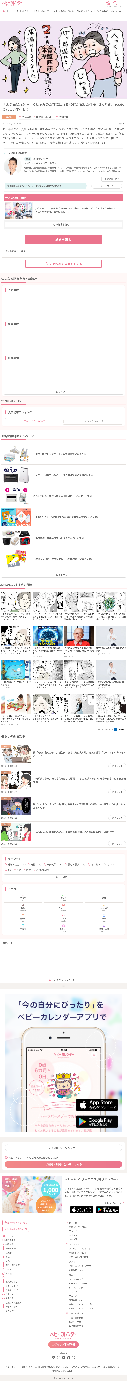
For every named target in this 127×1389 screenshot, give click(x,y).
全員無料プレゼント (78, 1252)
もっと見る (61, 391)
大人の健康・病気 (15, 198)
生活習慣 (26, 117)
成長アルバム (11, 1294)
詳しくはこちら (113, 1202)
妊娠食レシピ (12, 1285)
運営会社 (33, 1366)
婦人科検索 (11, 1310)
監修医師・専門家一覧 (17, 1229)
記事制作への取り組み (17, 1222)
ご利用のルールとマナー (63, 1148)
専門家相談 (10, 1240)
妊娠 (10, 869)
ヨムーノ (73, 1295)
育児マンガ (36, 864)
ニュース (14, 11)
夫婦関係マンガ (55, 864)
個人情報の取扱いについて (50, 1366)
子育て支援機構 (76, 1317)
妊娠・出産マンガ (17, 864)
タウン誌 (73, 1239)
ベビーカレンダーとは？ (16, 1366)
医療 (28, 869)
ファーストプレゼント (79, 1256)
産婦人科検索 (12, 1306)
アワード (73, 1231)
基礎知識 (9, 1244)
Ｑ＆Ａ (9, 1269)
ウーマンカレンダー (78, 1283)
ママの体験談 (42, 869)
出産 (19, 869)
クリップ (108, 186)
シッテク (73, 1291)
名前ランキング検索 (78, 1226)
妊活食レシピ (12, 1290)
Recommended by (106, 729)
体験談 (9, 1273)
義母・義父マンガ (77, 864)
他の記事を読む (61, 224)
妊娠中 (9, 1252)
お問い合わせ (67, 1371)
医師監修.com (75, 1300)
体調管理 (63, 117)
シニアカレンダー (77, 1287)
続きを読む (63, 239)
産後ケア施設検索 (13, 1302)
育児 (8, 1260)
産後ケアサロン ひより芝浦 (81, 1308)
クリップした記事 (63, 980)
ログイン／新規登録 (63, 1344)
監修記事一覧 (111, 179)
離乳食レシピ (12, 1281)
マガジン (73, 1235)
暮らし (25, 11)
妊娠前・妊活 (12, 1248)
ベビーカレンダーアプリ (80, 1265)
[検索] (115, 4)
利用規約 (56, 1371)
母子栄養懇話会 (76, 1325)
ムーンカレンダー (77, 1279)
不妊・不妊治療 (13, 1265)
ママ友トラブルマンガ (102, 864)
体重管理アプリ (76, 1270)
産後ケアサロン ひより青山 (81, 1304)
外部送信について (71, 1366)
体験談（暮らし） (45, 117)
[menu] (122, 4)
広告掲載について (111, 1366)
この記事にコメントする (66, 264)
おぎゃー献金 (75, 1321)
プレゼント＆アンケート (80, 1248)
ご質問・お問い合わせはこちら (63, 1164)
